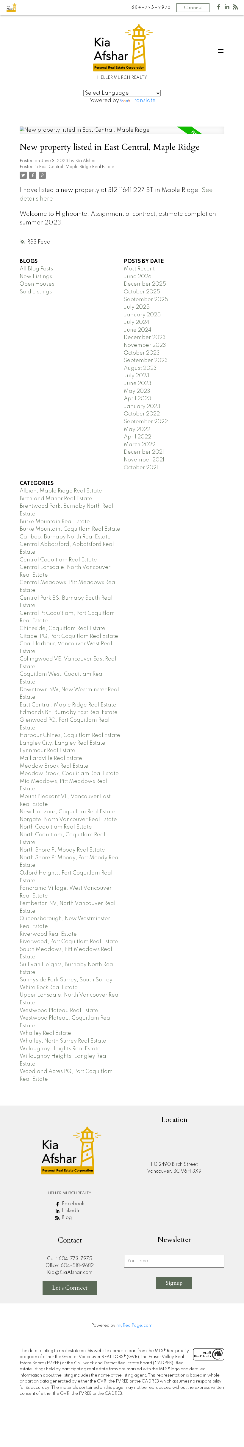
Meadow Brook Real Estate (54, 766)
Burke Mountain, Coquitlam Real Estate (70, 529)
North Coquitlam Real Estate (56, 827)
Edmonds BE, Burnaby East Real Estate (69, 712)
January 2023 (142, 406)
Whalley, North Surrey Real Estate (63, 1041)
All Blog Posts (36, 269)
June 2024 (137, 330)
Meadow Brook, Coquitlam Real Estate (69, 773)
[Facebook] (218, 8)
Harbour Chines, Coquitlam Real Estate (70, 735)
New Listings (36, 276)
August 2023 (140, 368)
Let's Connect (69, 1288)
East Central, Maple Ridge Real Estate (76, 167)
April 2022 (137, 437)
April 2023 (137, 398)
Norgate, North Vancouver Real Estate (68, 819)
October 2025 (142, 292)
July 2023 (136, 375)
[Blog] (235, 8)
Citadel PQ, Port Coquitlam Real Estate (69, 636)
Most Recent (139, 269)
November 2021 (144, 460)
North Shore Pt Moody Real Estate (62, 850)
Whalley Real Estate (45, 1033)
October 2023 (142, 353)
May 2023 (137, 391)
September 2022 (146, 421)
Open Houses (37, 284)
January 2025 (142, 315)
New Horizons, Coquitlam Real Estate (67, 812)
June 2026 (137, 276)
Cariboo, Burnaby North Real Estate (65, 537)
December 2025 (145, 284)
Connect (193, 7)
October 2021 (141, 467)
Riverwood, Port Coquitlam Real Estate (69, 941)
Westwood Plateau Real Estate (59, 1010)
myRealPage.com (134, 1325)
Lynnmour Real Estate (47, 750)
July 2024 (136, 322)
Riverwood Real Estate (48, 934)
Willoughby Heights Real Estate (60, 1049)
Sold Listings (36, 292)
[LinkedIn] (227, 8)
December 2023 (145, 337)
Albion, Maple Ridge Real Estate (61, 491)
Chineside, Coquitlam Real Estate (62, 628)
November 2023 (145, 345)
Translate (143, 100)
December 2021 (144, 452)
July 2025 (137, 307)
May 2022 (137, 429)
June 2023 (137, 383)
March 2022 (139, 444)
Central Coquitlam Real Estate (58, 560)
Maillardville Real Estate (51, 758)
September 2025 (146, 299)
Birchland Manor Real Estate (56, 498)
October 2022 (142, 414)
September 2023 (146, 360)
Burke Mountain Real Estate (55, 521)
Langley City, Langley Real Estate (62, 743)
